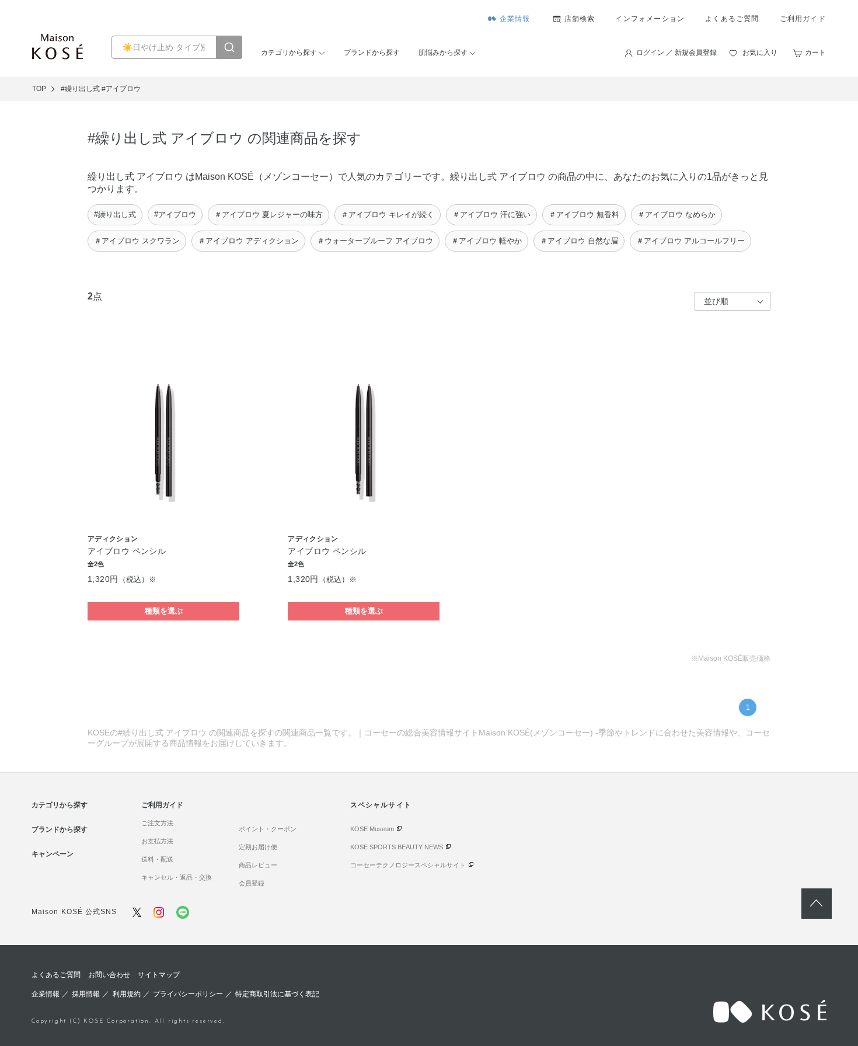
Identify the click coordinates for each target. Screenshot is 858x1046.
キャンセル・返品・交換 (176, 877)
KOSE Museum (372, 828)
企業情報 (515, 19)
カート (815, 52)
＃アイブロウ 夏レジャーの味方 (268, 214)
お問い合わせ (109, 975)
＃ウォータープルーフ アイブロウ (375, 240)
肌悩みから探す (443, 52)
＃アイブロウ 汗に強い (491, 214)
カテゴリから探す (289, 52)
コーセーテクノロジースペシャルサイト (408, 865)
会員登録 (251, 883)
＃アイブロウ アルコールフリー (690, 240)
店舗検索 (579, 19)
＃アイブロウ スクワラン (137, 240)
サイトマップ (159, 975)
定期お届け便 (258, 846)
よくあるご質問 (732, 19)
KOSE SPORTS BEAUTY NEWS (396, 846)
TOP (39, 89)
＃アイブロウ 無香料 (584, 214)
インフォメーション (650, 19)
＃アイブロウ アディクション (248, 240)
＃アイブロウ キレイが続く (387, 214)
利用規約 (127, 994)
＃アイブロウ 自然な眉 (579, 240)
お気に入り (759, 52)
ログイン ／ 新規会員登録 (676, 52)
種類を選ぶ (164, 610)
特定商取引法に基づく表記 (277, 994)
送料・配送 (157, 859)
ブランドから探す (372, 52)
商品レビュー (258, 865)
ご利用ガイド (803, 19)
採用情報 (86, 994)
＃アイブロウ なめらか (676, 214)
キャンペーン (53, 854)
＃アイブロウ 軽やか (486, 240)
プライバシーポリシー (188, 994)
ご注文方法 (157, 823)
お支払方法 (157, 841)
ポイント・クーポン (268, 828)
